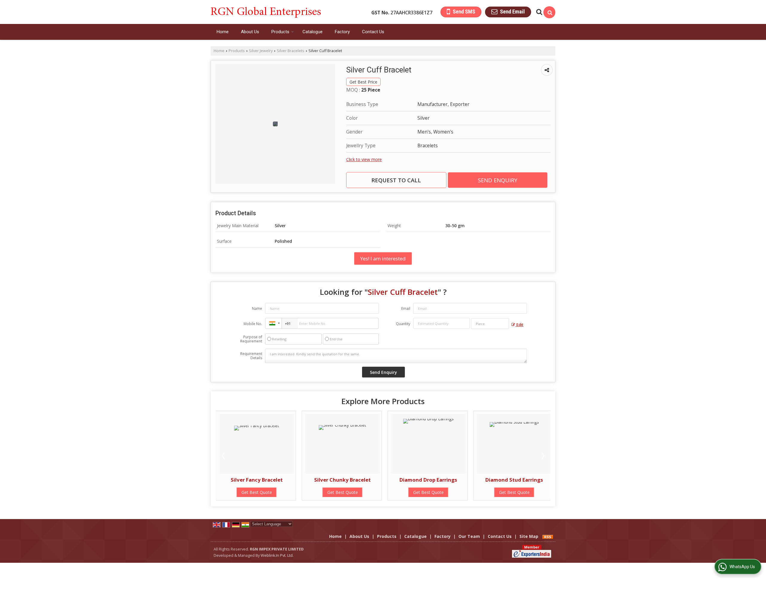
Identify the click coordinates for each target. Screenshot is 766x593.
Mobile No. (253, 323)
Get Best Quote (273, 492)
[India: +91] (273, 323)
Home (223, 31)
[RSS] (547, 536)
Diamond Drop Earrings (359, 479)
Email (405, 308)
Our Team (469, 536)
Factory (342, 31)
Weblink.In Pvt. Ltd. (277, 555)
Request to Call (396, 180)
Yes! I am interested (383, 258)
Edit (519, 324)
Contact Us (373, 31)
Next (542, 455)
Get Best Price (363, 82)
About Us (250, 31)
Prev (224, 455)
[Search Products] (538, 11)
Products (280, 31)
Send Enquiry (497, 180)
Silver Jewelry (261, 50)
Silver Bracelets (290, 50)
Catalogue (313, 31)
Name (257, 308)
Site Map (528, 536)
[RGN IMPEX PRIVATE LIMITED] (266, 12)
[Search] (549, 12)
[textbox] (490, 323)
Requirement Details (251, 356)
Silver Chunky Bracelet (273, 479)
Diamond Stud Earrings (445, 479)
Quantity (403, 323)
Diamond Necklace (531, 479)
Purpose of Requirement (251, 339)
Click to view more (364, 159)
